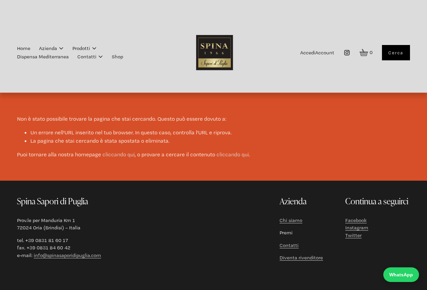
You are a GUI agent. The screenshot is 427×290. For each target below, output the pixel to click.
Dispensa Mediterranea (43, 57)
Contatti (289, 245)
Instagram (356, 228)
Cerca (395, 52)
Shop (117, 57)
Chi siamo (291, 220)
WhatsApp (401, 274)
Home (23, 48)
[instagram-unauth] (347, 52)
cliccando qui (118, 154)
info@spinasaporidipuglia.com (67, 255)
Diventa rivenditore (301, 258)
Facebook (356, 220)
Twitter (353, 235)
